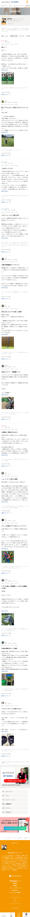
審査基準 (15, 869)
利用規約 (15, 885)
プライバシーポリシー (14, 888)
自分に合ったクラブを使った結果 (12, 312)
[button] (11, 914)
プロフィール (10, 23)
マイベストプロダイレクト (15, 897)
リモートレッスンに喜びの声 (10, 215)
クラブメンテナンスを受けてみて (12, 709)
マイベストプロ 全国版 (15, 892)
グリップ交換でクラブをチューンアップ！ (14, 526)
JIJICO (15, 901)
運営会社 (15, 883)
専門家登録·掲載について (15, 881)
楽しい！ (4, 47)
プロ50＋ (15, 899)
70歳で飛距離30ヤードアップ (10, 265)
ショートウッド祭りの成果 (10, 479)
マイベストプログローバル (15, 903)
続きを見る (5, 70)
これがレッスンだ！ (8, 168)
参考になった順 (14, 36)
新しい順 (22, 36)
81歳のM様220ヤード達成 (9, 648)
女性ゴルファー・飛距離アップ (11, 372)
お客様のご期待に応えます (10, 432)
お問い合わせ (15, 890)
